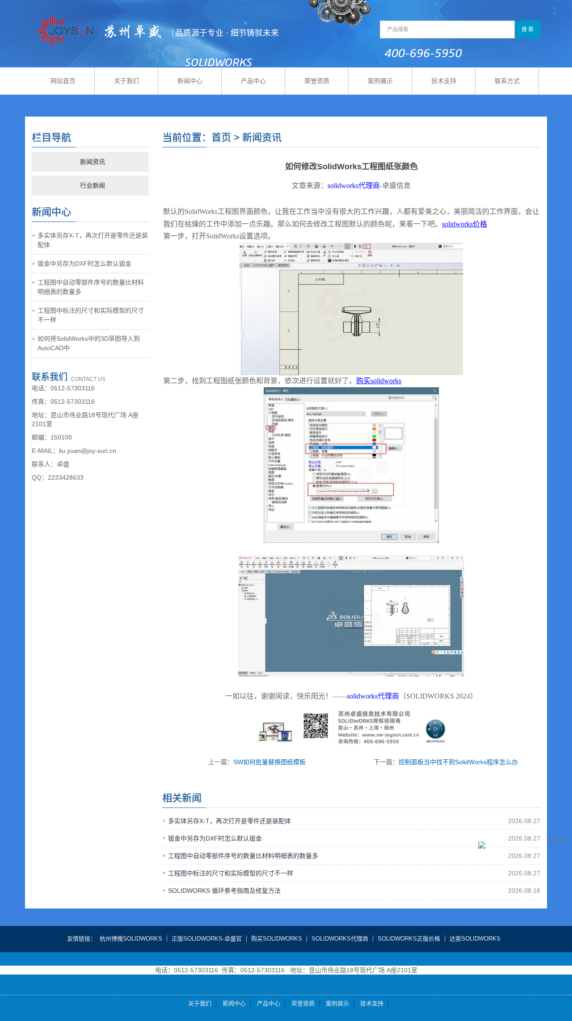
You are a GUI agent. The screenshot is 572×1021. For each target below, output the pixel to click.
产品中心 (253, 80)
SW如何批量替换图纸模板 (269, 762)
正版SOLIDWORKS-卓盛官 (207, 938)
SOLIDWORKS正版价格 (409, 938)
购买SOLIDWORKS (276, 938)
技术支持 (443, 80)
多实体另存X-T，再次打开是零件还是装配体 (229, 820)
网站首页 (63, 80)
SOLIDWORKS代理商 (339, 938)
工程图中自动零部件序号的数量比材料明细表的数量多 (243, 855)
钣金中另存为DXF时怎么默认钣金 (215, 838)
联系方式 (507, 80)
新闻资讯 (92, 161)
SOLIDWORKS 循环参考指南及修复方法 (224, 890)
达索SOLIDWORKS (475, 938)
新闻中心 (189, 80)
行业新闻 (92, 185)
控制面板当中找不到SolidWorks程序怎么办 (458, 762)
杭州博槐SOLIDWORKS (131, 938)
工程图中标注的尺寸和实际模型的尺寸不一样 (230, 873)
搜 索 (528, 29)
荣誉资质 (316, 80)
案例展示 (380, 80)
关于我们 (126, 80)
